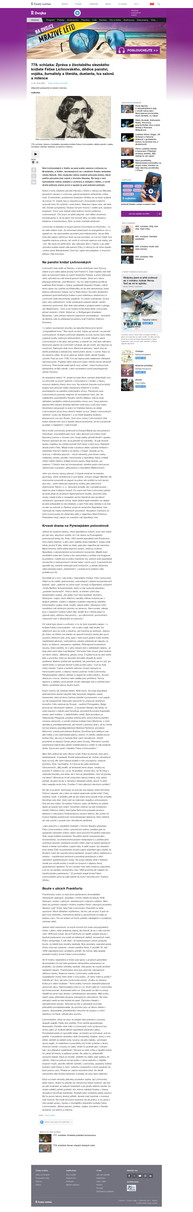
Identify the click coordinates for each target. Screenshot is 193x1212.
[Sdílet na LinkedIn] (33, 182)
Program (78, 4)
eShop (38, 1185)
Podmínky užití (144, 1200)
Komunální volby (42, 1178)
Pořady (60, 20)
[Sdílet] (37, 162)
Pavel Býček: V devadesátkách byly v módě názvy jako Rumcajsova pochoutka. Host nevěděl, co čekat (147, 111)
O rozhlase (123, 4)
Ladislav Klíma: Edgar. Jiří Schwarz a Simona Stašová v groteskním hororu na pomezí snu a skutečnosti (147, 139)
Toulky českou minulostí (58, 83)
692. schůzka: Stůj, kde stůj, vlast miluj (146, 227)
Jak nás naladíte (103, 1175)
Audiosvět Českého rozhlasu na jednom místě (138, 204)
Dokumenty (142, 20)
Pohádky (126, 190)
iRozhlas (65, 4)
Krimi (137, 186)
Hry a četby (127, 186)
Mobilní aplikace (72, 1185)
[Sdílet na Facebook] (33, 170)
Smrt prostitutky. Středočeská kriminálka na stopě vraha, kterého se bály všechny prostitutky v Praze (148, 165)
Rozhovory (129, 20)
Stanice (108, 4)
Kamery (134, 15)
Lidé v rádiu (101, 1181)
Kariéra (99, 1185)
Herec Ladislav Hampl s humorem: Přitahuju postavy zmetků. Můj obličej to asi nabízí (146, 152)
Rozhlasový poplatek (105, 1191)
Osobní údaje (132, 1200)
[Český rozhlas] (41, 4)
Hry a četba (115, 20)
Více (154, 20)
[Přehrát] (35, 154)
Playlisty (85, 20)
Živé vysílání (127, 194)
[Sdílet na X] (33, 176)
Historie (35, 20)
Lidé (94, 20)
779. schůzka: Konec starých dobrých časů (74, 1145)
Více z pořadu (128, 223)
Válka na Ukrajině (43, 1175)
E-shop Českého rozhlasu (134, 272)
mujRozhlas (93, 4)
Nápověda (100, 1178)
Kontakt (99, 1188)
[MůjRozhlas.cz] (35, 93)
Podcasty (70, 1181)
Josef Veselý (50, 1115)
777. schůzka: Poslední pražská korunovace (74, 1135)
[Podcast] (33, 162)
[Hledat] (159, 4)
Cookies (122, 1200)
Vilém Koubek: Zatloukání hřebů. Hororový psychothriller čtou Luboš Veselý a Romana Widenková (147, 125)
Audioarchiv (136, 13)
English (154, 1200)
